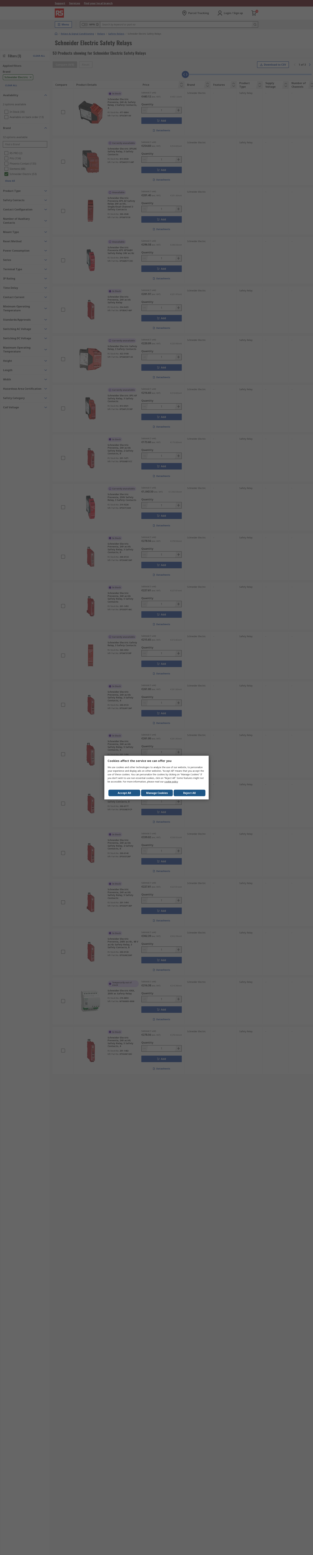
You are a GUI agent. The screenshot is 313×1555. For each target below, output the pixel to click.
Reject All (189, 793)
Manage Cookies (157, 793)
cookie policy (171, 781)
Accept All (124, 793)
